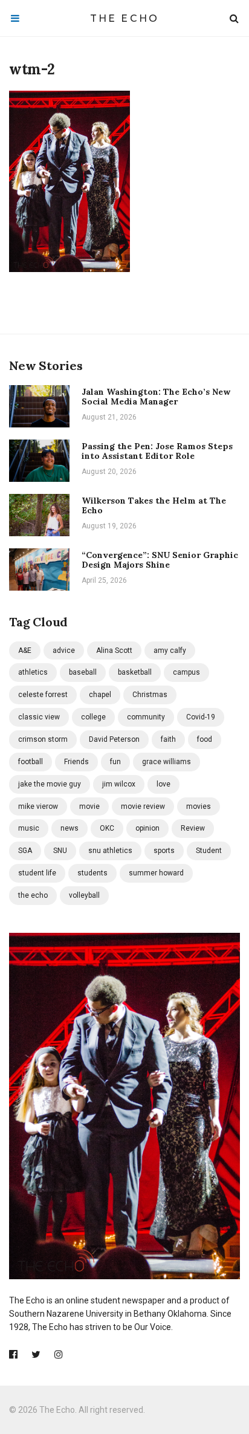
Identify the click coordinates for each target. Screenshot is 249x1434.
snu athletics (110, 850)
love (163, 784)
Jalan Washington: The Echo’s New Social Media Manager (156, 396)
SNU (60, 850)
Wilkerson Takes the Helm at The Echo (154, 505)
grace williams (166, 762)
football (30, 762)
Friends (76, 762)
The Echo (125, 18)
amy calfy (170, 650)
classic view (39, 717)
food (204, 739)
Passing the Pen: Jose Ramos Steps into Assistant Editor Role (157, 451)
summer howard (156, 873)
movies (198, 806)
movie (89, 806)
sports (164, 850)
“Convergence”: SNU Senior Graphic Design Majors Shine (160, 560)
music (28, 828)
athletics (33, 672)
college (93, 717)
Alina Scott (114, 650)
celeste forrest (43, 694)
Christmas (149, 694)
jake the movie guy (49, 784)
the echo (33, 895)
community (146, 717)
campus (186, 672)
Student (209, 850)
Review (193, 828)
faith (168, 739)
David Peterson (114, 739)
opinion (147, 828)
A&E (24, 650)
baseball (83, 672)
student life (37, 873)
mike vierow (38, 806)
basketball (135, 672)
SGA (25, 850)
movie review (143, 806)
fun (115, 762)
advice (64, 650)
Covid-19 (200, 717)
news (69, 828)
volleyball (84, 895)
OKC (107, 828)
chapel (100, 694)
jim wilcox (118, 784)
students (92, 873)
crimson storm (43, 739)
